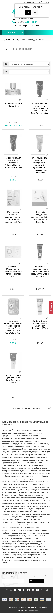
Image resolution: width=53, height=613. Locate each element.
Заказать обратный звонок (26, 25)
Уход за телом (12, 40)
